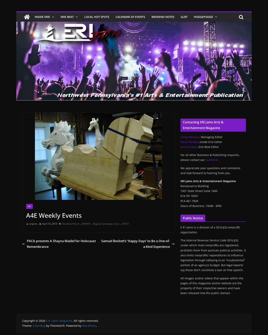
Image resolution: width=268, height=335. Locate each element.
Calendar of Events (130, 17)
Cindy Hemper (189, 137)
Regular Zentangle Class (106, 223)
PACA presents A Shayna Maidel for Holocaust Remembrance (61, 244)
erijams (33, 223)
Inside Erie (42, 17)
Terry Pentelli (189, 142)
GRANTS (86, 223)
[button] (52, 17)
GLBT (184, 17)
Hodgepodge (203, 17)
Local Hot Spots (96, 17)
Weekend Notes (162, 17)
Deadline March (70, 223)
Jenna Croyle (188, 147)
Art (29, 206)
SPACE (125, 223)
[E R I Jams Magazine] (27, 17)
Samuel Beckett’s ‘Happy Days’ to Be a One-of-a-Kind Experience (135, 244)
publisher (212, 160)
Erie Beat (67, 17)
